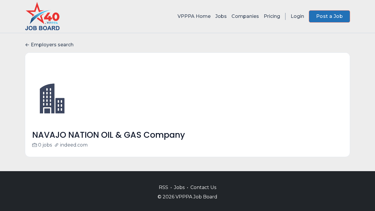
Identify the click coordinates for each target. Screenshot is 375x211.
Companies (245, 16)
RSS (163, 187)
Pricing (272, 16)
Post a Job (329, 16)
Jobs (221, 16)
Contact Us (203, 187)
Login (297, 16)
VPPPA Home (194, 16)
